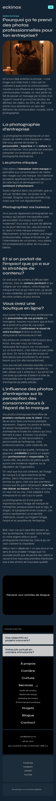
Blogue (28, 715)
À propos (28, 663)
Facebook (28, 763)
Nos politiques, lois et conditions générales (27, 789)
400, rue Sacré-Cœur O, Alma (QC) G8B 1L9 (28, 746)
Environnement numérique (28, 702)
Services (26, 685)
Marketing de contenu (28, 698)
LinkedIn (28, 770)
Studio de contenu (28, 690)
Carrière (28, 671)
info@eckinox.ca (28, 736)
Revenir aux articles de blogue (28, 595)
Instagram (28, 766)
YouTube (28, 774)
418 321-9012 (28, 741)
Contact (28, 722)
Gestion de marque (28, 694)
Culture (28, 678)
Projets (28, 708)
